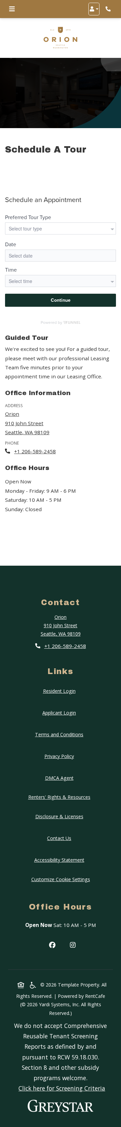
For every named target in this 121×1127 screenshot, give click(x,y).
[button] (93, 9)
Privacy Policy (60, 756)
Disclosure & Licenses (60, 816)
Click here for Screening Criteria (61, 1088)
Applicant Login (60, 712)
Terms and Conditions (60, 734)
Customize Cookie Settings (60, 879)
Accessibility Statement (60, 859)
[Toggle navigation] (11, 9)
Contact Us (59, 838)
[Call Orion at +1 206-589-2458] (109, 9)
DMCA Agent (60, 777)
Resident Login (60, 690)
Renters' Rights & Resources (60, 796)
